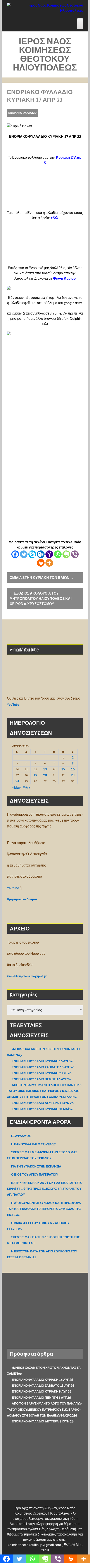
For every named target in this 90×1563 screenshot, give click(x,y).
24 (17, 781)
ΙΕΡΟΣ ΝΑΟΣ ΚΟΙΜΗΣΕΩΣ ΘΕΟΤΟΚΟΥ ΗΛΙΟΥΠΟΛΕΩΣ (45, 54)
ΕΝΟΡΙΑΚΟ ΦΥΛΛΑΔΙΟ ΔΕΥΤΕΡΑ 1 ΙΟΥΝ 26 (42, 1103)
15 (63, 769)
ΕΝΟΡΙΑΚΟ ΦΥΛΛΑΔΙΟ (22, 112)
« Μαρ (16, 787)
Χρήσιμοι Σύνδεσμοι (22, 899)
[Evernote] (66, 554)
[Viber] (75, 554)
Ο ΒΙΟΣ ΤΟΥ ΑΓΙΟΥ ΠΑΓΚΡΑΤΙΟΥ (34, 1174)
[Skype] (32, 554)
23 (72, 775)
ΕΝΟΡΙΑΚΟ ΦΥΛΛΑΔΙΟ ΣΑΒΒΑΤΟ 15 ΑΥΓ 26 (43, 1067)
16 (72, 769)
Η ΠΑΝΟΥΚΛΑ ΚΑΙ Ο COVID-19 (33, 1144)
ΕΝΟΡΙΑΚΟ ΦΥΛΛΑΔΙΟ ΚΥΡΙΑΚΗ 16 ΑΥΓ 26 (42, 1061)
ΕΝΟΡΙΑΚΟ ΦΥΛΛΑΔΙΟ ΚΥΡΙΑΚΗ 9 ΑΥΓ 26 (41, 1073)
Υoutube (13, 888)
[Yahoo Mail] (49, 554)
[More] (49, 563)
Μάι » (26, 787)
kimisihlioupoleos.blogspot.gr (27, 976)
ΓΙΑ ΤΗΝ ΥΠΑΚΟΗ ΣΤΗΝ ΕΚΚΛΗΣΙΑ (36, 1166)
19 (35, 775)
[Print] (41, 563)
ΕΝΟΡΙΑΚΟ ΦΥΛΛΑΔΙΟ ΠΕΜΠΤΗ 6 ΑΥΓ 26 (41, 1079)
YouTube (13, 704)
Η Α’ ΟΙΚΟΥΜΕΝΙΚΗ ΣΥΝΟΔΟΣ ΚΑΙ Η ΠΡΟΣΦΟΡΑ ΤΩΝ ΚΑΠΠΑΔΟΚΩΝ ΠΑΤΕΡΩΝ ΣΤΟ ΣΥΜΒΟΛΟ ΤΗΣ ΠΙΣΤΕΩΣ (44, 1209)
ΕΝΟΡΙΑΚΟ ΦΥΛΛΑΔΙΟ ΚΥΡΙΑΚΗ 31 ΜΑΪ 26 (42, 1109)
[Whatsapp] (58, 554)
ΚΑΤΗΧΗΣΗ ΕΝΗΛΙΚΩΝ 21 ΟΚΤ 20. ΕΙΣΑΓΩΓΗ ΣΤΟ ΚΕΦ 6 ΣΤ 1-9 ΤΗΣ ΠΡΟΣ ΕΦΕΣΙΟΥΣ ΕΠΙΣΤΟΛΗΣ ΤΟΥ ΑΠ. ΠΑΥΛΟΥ (45, 1189)
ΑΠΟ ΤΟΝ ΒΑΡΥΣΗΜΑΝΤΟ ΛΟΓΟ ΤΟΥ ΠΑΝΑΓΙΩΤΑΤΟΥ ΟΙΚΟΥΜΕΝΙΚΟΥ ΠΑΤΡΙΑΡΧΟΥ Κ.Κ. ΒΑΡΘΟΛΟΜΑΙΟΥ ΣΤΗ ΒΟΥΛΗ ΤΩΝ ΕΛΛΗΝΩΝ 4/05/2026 (44, 1091)
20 (45, 775)
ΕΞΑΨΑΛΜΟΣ (21, 1136)
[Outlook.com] (41, 554)
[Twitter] (24, 554)
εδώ (54, 218)
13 (45, 769)
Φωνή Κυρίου (64, 278)
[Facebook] (15, 554)
